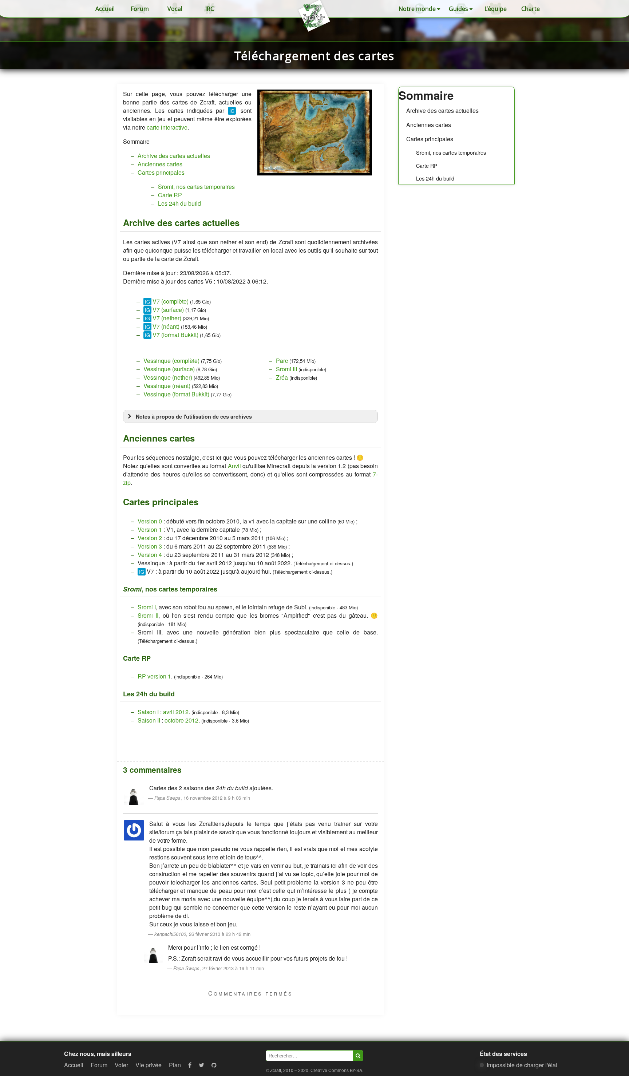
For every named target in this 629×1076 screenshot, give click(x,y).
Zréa (282, 377)
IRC (209, 9)
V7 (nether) (167, 318)
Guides (458, 9)
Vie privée (148, 1065)
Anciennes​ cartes (428, 124)
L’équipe (495, 9)
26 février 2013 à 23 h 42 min (219, 933)
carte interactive (167, 127)
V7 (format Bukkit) (175, 335)
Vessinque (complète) (171, 360)
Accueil (105, 9)
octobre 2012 (181, 720)
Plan (175, 1065)
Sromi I (147, 607)
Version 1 (150, 529)
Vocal (174, 9)
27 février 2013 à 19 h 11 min (233, 968)
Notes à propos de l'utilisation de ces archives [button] (194, 416)
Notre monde (417, 9)
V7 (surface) (168, 309)
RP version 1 (154, 676)
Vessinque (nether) (167, 377)
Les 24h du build (435, 178)
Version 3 (150, 546)
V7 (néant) (166, 326)
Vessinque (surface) (169, 369)
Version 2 (150, 538)
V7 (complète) (171, 301)
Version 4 (150, 554)
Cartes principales (429, 139)
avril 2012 (176, 712)
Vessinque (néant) (166, 385)
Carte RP (427, 165)
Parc (282, 360)
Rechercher (358, 1056)
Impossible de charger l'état (522, 1065)
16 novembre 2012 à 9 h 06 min (216, 797)
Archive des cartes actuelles (442, 110)
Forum (140, 9)
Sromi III (286, 369)
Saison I (148, 712)
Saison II (149, 720)
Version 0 (150, 521)
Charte (530, 9)
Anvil (234, 466)
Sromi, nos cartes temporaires (451, 152)
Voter (121, 1065)
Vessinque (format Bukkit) (176, 394)
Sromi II (148, 615)
